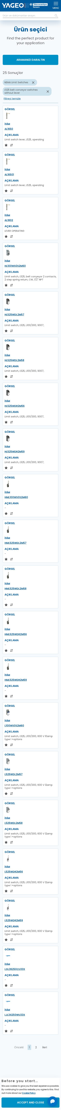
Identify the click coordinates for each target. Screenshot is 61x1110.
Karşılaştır (14, 1071)
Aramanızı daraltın (30, 60)
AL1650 (9, 129)
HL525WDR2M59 (15, 451)
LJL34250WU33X (15, 1014)
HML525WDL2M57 (15, 543)
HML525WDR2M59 (16, 680)
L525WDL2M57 (14, 774)
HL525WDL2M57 (14, 314)
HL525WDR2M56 (15, 406)
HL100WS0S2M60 (15, 266)
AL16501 (9, 174)
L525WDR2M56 (14, 871)
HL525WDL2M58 (14, 360)
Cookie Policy (29, 1093)
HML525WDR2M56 (16, 634)
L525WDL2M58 (14, 823)
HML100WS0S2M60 (16, 497)
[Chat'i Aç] (52, 1101)
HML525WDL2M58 (15, 588)
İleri (44, 1047)
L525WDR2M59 (14, 920)
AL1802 (9, 220)
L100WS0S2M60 (14, 725)
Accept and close (30, 1102)
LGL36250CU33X (15, 969)
